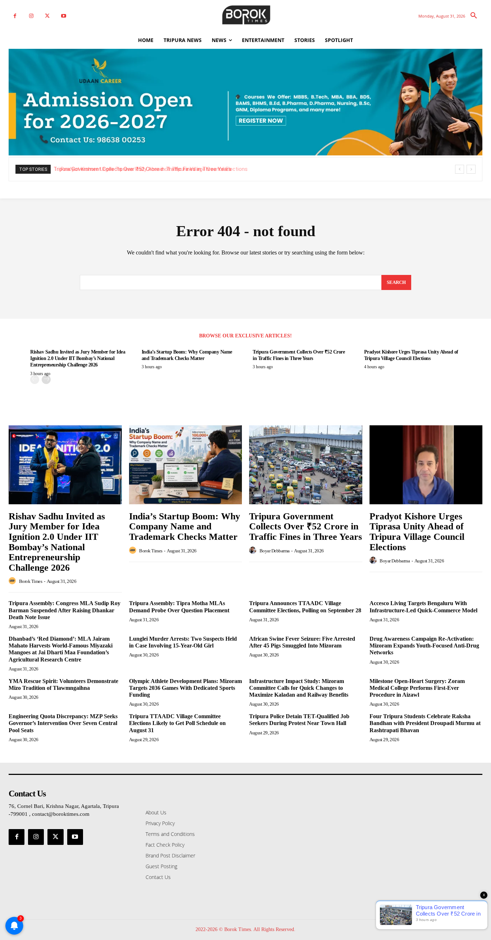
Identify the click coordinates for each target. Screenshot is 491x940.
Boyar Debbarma (275, 550)
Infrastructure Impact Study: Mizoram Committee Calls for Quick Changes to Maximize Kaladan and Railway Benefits (298, 688)
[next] (471, 169)
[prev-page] (34, 379)
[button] (473, 15)
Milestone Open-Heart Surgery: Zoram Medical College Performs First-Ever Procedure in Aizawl (417, 688)
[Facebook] (15, 16)
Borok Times (30, 581)
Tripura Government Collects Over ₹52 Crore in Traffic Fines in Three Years (305, 526)
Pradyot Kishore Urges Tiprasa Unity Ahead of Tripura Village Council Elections (149, 169)
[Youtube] (63, 16)
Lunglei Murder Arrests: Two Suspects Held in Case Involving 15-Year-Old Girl (183, 642)
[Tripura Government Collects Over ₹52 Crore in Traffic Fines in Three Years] (305, 464)
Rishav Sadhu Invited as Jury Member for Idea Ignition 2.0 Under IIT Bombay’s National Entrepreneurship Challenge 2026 (77, 358)
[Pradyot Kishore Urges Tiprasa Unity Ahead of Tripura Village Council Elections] (426, 464)
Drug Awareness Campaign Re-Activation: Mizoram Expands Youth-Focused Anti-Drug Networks (424, 645)
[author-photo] (13, 581)
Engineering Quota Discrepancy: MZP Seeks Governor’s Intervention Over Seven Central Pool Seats (63, 723)
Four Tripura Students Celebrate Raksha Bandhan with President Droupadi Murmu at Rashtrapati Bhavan (425, 723)
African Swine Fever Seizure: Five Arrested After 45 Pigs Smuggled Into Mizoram (302, 642)
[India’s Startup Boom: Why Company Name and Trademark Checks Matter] (185, 464)
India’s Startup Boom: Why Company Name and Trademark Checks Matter (184, 526)
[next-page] (46, 379)
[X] (47, 16)
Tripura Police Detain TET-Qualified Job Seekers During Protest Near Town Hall (299, 719)
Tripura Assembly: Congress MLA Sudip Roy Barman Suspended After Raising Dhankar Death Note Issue (64, 610)
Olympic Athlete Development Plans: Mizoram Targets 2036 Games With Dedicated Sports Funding (185, 688)
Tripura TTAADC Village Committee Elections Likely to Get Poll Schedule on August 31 (177, 723)
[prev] (459, 169)
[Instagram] (31, 16)
